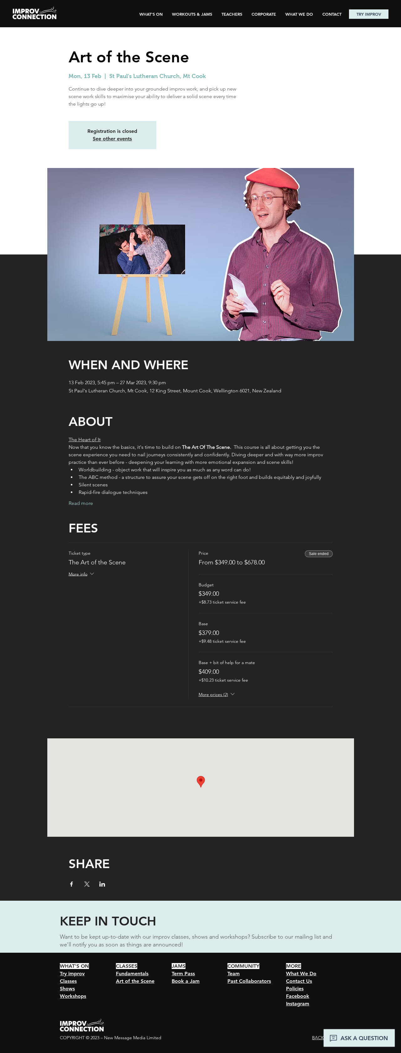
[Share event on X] (87, 884)
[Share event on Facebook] (72, 884)
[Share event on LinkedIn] (102, 884)
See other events (112, 139)
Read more (81, 503)
